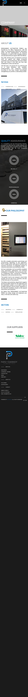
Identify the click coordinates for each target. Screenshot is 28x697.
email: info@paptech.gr (6, 393)
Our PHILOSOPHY (4, 384)
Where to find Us (4, 390)
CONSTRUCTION (9, 86)
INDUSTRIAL (8, 309)
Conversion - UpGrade (5, 371)
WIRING (19, 89)
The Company (4, 382)
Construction (4, 373)
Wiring (2, 375)
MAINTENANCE (21, 86)
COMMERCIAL (20, 309)
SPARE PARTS (9, 89)
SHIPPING (8, 312)
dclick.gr (9, 399)
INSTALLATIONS (18, 312)
